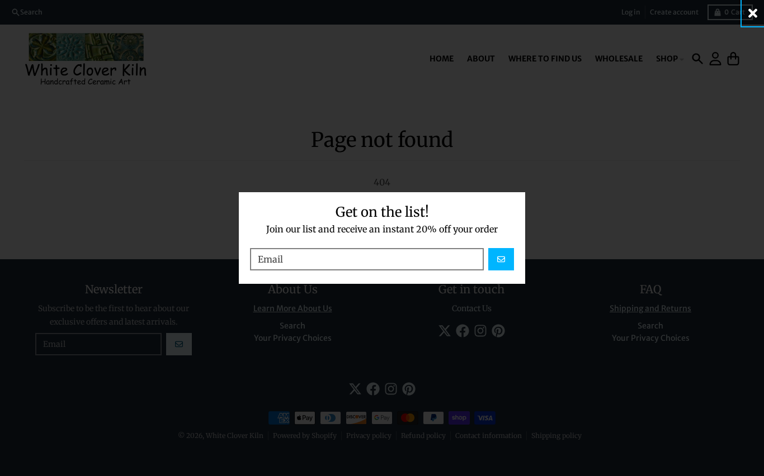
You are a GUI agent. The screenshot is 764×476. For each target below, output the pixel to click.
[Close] (753, 13)
